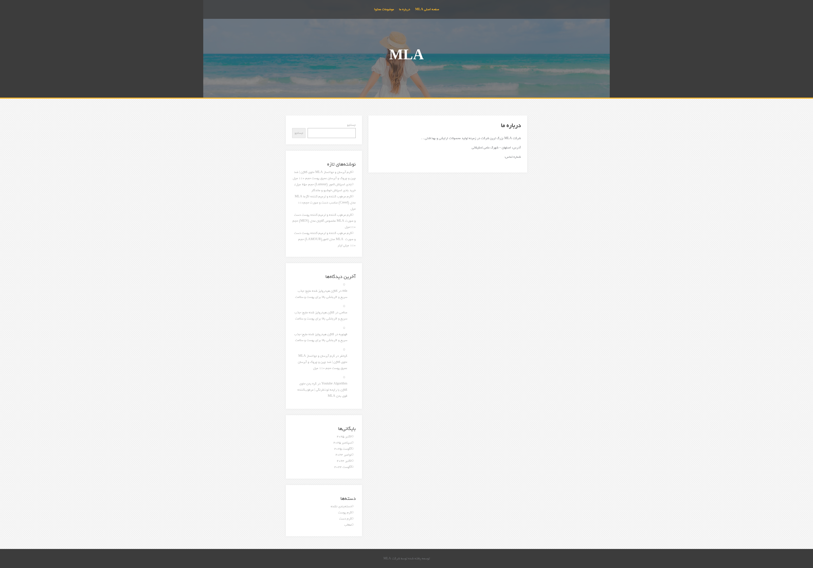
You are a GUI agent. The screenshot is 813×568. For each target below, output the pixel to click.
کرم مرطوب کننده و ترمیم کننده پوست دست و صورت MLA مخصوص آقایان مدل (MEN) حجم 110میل (324, 221)
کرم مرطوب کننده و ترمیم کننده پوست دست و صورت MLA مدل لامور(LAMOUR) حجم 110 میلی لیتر (325, 239)
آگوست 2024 (343, 467)
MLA (406, 55)
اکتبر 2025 (344, 436)
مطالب (348, 524)
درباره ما (404, 9)
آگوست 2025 (343, 448)
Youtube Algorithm (334, 383)
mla (344, 290)
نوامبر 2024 (343, 454)
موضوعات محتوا (384, 9)
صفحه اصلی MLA (427, 9)
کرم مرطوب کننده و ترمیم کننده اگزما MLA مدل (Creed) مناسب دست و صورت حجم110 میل (325, 202)
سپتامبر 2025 (342, 442)
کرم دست (345, 518)
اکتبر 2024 (344, 460)
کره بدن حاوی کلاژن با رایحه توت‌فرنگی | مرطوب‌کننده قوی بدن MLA (322, 389)
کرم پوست (345, 512)
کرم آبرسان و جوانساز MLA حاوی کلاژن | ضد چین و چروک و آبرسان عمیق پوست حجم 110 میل (322, 362)
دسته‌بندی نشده (341, 506)
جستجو (351, 124)
